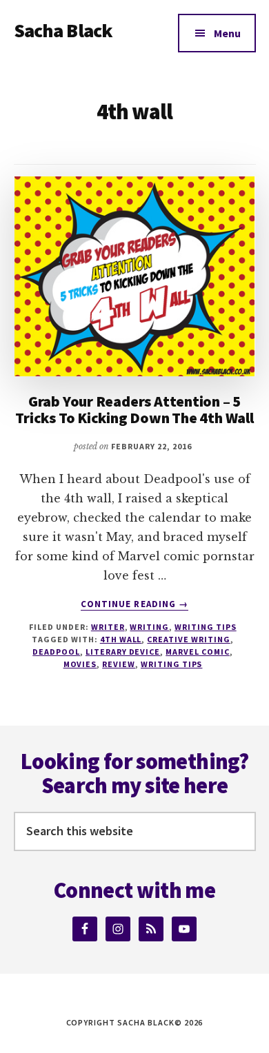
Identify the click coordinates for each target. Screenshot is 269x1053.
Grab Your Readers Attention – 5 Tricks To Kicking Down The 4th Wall (134, 409)
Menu (227, 33)
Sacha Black (63, 30)
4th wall (121, 639)
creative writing (188, 639)
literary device (123, 651)
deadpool (56, 651)
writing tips (172, 664)
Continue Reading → (134, 604)
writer (108, 627)
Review (118, 664)
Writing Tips (206, 627)
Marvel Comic (198, 651)
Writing (149, 627)
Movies (80, 664)
